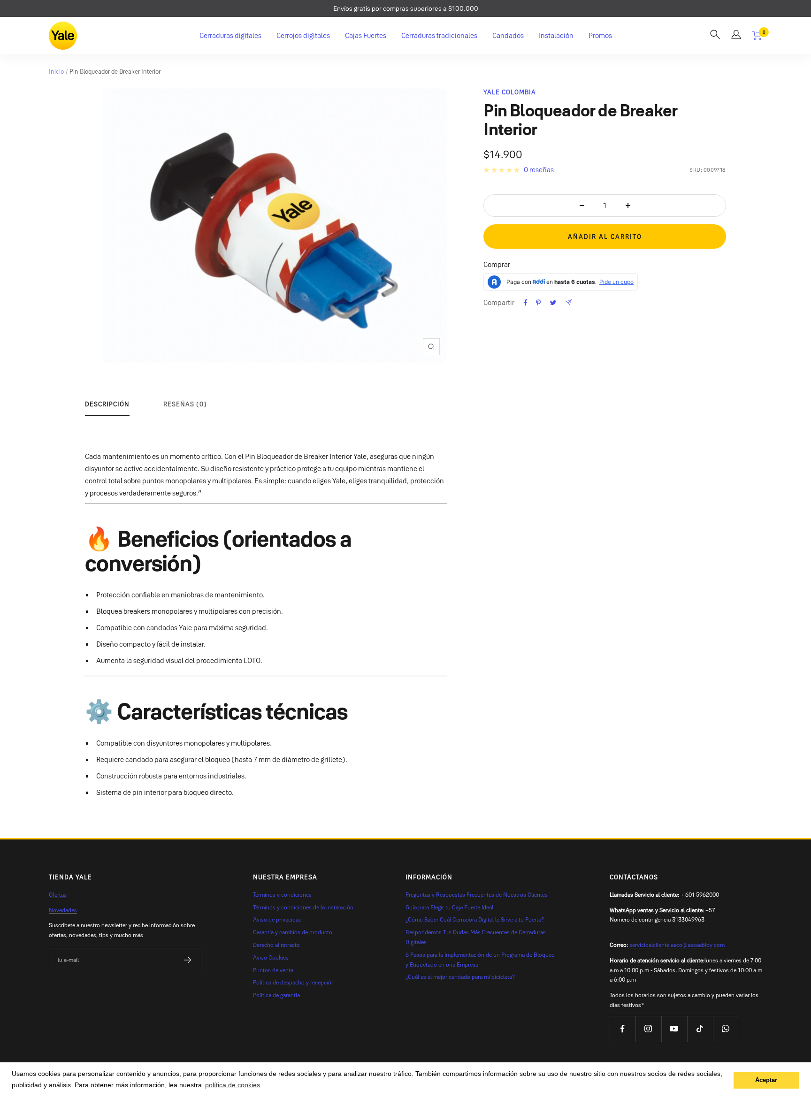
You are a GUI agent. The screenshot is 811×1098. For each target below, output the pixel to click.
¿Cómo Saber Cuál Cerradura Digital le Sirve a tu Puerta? (475, 919)
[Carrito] (757, 35)
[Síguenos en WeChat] (726, 1029)
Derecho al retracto (276, 944)
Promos (600, 35)
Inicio (56, 71)
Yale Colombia (509, 92)
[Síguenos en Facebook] (622, 1029)
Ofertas (58, 894)
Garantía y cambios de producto (292, 932)
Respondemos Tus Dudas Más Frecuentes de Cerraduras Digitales (476, 937)
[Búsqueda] (715, 36)
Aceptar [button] (766, 1080)
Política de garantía (276, 995)
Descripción (107, 404)
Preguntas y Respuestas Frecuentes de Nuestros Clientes (477, 894)
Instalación (556, 35)
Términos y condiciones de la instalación (303, 907)
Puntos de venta (273, 970)
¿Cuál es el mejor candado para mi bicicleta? (460, 976)
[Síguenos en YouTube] (674, 1029)
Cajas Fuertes (365, 35)
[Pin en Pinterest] (538, 302)
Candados (508, 35)
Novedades (63, 910)
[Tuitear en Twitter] (553, 302)
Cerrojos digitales (303, 35)
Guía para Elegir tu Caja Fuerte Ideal (449, 907)
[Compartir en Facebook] (526, 302)
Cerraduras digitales (230, 35)
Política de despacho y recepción (294, 982)
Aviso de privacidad (277, 919)
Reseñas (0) (185, 404)
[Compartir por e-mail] (569, 302)
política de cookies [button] (232, 1085)
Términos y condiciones (282, 894)
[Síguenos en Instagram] (648, 1029)
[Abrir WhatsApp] (787, 1074)
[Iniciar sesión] (736, 36)
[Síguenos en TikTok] (700, 1029)
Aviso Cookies (271, 957)
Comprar (496, 264)
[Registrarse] (188, 960)
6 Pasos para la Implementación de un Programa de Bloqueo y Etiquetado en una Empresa (480, 959)
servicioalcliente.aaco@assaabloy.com (677, 944)
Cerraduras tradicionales (439, 35)
